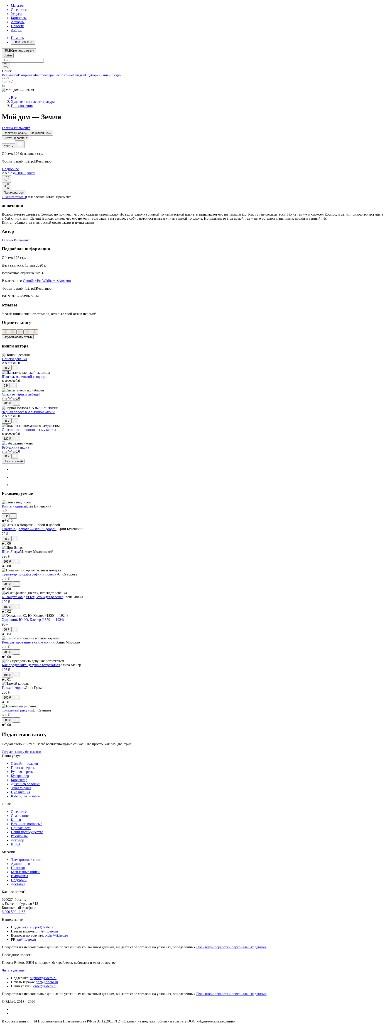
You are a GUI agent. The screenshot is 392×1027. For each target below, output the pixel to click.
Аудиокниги (20, 864)
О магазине (20, 816)
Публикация (20, 792)
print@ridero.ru (47, 931)
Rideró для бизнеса (25, 796)
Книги (16, 820)
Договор (17, 840)
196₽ (7, 675)
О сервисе (19, 10)
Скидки (79, 75)
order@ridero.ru (56, 935)
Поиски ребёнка (14, 359)
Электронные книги (26, 860)
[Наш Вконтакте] (13, 1009)
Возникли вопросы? (26, 824)
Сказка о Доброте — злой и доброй (29, 529)
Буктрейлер (20, 776)
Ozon (27, 281)
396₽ (7, 561)
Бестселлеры (44, 75)
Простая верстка (23, 768)
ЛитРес (36, 281)
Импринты (26, 75)
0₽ (6, 385)
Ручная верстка (22, 772)
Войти (8, 55)
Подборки (92, 75)
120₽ (7, 438)
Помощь (17, 38)
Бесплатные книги (25, 872)
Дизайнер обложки (25, 784)
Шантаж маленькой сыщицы (24, 377)
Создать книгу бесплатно (21, 752)
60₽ (7, 421)
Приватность (21, 828)
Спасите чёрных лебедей (21, 394)
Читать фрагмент (15, 138)
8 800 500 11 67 (13, 912)
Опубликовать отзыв (18, 337)
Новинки (18, 868)
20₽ (7, 539)
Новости (17, 26)
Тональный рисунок (17, 710)
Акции (16, 30)
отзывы (20, 197)
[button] (196, 65)
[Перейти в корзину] (10, 82)
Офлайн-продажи (24, 763)
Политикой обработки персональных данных (231, 947)
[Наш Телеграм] (13, 1013)
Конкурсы (19, 18)
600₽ (7, 720)
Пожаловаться (14, 192)
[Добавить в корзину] (19, 144)
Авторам (17, 22)
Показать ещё (13, 461)
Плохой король (13, 688)
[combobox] (196, 60)
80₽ (7, 368)
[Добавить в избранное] (6, 178)
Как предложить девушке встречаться (31, 665)
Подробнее (10, 169)
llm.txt (15, 844)
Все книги (10, 75)
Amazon (65, 281)
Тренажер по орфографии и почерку (30, 574)
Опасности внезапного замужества (29, 430)
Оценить (28, 173)
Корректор (19, 780)
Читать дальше (13, 970)
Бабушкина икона (15, 447)
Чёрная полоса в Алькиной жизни (28, 412)
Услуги (16, 14)
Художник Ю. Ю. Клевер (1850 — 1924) (33, 620)
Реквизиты (19, 836)
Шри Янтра (11, 552)
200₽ (7, 403)
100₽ (7, 607)
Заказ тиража (21, 788)
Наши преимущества (27, 832)
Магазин (17, 5)
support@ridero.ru (43, 927)
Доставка (18, 884)
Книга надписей (14, 506)
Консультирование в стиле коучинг (29, 642)
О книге (8, 197)
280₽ (7, 652)
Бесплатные (63, 75)
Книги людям (111, 75)
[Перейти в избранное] (4, 82)
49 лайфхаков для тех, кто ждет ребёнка (32, 597)
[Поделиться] (6, 186)
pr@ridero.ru (26, 939)
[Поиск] (6, 66)
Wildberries (50, 281)
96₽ (7, 629)
